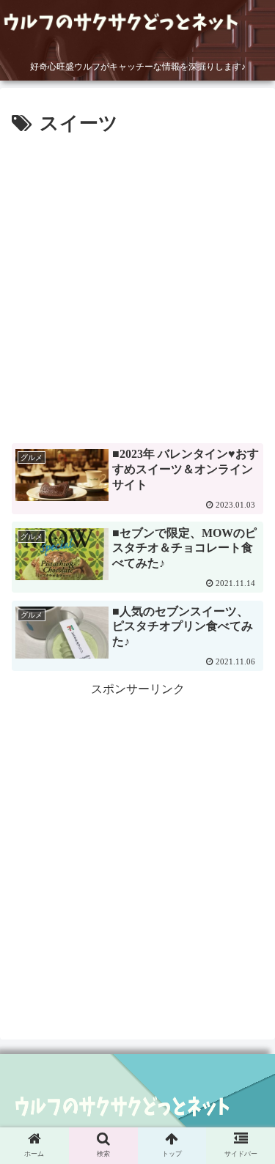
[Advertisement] (137, 284)
